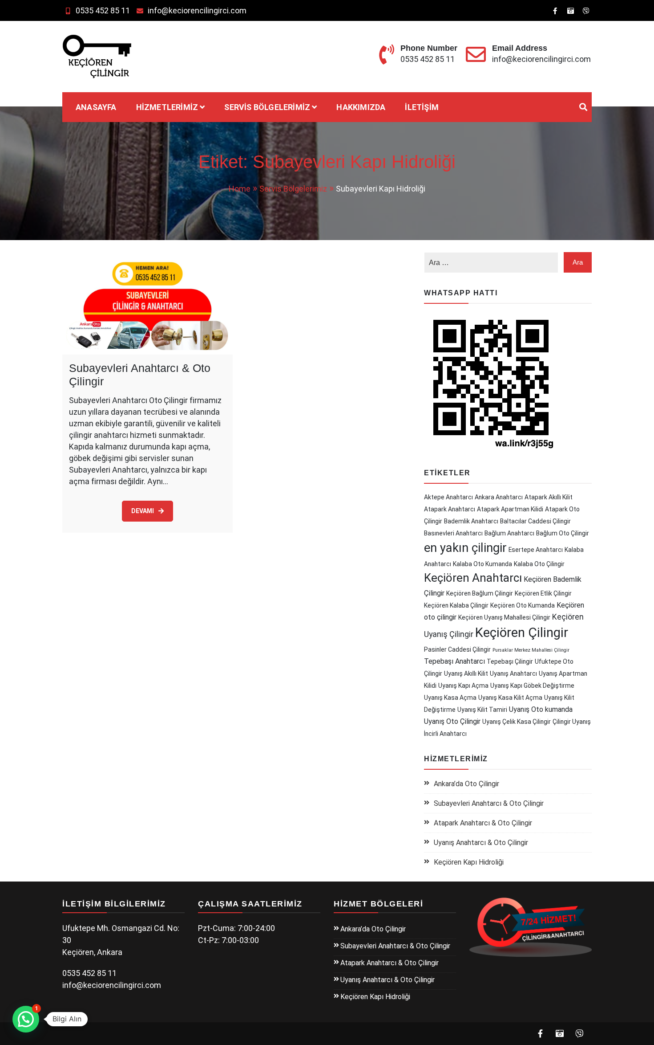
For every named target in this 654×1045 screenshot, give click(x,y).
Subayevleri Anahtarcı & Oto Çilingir (489, 803)
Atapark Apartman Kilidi (510, 509)
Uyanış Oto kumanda (541, 709)
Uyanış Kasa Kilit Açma (510, 697)
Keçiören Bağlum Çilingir (479, 593)
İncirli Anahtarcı (445, 733)
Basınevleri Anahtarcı (453, 533)
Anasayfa (96, 107)
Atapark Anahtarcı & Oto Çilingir (483, 823)
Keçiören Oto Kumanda (522, 605)
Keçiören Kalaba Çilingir (456, 605)
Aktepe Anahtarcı (448, 497)
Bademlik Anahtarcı (471, 521)
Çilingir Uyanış (572, 721)
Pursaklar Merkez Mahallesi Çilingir (531, 650)
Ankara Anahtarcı (499, 497)
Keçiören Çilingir (521, 632)
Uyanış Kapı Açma (463, 685)
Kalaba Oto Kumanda (482, 563)
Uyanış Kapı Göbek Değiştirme (532, 685)
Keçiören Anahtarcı (473, 577)
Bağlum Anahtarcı (509, 533)
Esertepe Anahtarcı (536, 549)
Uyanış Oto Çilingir (452, 721)
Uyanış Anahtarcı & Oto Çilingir (481, 842)
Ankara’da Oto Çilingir (466, 784)
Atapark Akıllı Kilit (549, 497)
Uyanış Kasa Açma (450, 697)
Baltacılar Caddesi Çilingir (535, 521)
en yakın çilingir (465, 547)
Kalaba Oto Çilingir (539, 563)
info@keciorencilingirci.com (197, 10)
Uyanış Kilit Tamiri (482, 709)
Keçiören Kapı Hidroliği (469, 862)
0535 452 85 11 (103, 10)
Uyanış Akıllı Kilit (466, 673)
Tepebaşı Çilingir (510, 661)
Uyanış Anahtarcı (513, 673)
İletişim (422, 107)
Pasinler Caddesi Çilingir (457, 649)
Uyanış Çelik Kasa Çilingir (516, 721)
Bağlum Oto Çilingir (562, 533)
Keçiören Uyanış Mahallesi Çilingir (504, 617)
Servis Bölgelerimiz (267, 107)
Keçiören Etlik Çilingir (543, 593)
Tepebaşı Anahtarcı (454, 661)
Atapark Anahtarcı (449, 509)
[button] (25, 1019)
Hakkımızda (360, 107)
